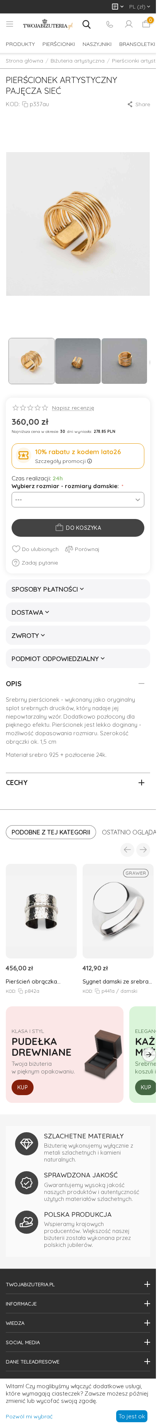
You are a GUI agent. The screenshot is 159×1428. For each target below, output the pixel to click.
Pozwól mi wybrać (29, 1416)
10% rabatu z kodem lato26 (78, 452)
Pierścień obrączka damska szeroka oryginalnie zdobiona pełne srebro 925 (34, 981)
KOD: (13, 104)
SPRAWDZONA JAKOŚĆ (81, 1175)
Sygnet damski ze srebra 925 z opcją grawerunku (116, 981)
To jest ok (131, 1416)
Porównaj (87, 549)
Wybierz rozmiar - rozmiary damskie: (66, 486)
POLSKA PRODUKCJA (78, 1214)
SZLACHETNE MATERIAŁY (83, 1136)
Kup (22, 1087)
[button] (138, 104)
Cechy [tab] (17, 782)
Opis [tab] (14, 683)
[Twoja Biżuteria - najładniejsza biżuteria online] (48, 24)
